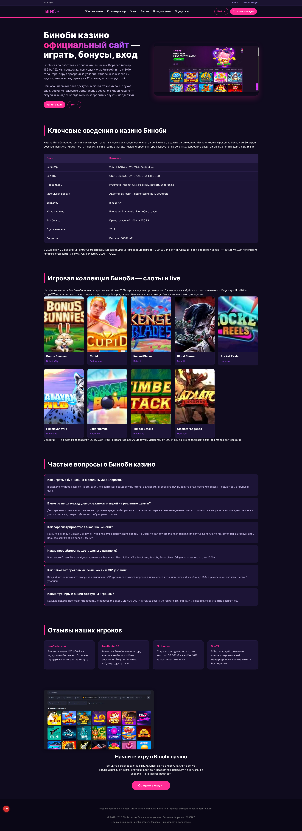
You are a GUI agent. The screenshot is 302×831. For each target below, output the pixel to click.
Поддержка (182, 11)
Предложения (162, 11)
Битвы (145, 11)
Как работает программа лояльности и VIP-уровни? (86, 570)
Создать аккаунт (250, 2)
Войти (235, 2)
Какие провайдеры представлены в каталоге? (82, 550)
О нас (133, 11)
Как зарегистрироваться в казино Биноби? (80, 527)
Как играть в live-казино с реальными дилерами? (85, 480)
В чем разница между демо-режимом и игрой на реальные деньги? (99, 503)
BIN (52, 11)
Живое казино (94, 11)
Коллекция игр (116, 11)
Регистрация (54, 104)
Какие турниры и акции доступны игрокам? (80, 594)
